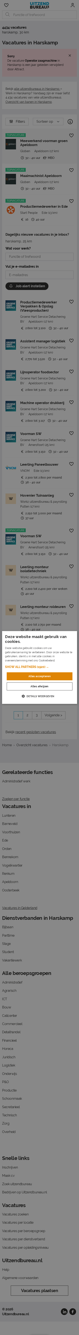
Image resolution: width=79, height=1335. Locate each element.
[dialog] (39, 667)
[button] (39, 667)
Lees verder (63, 660)
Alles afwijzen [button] (39, 686)
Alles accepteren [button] (39, 676)
